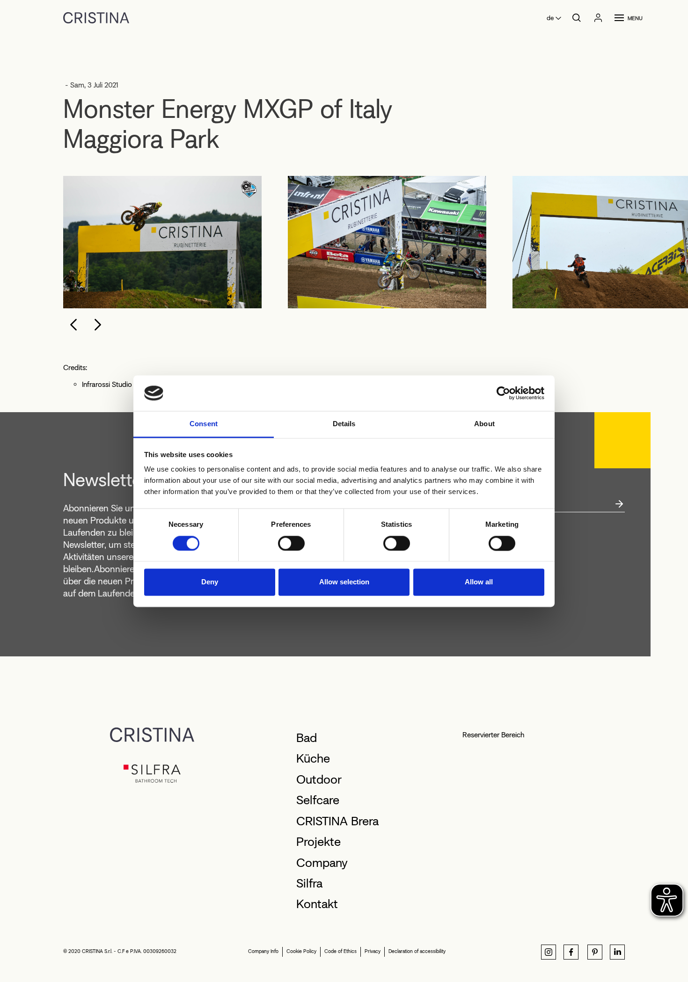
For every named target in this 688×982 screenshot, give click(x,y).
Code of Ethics (340, 951)
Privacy (373, 951)
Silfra (309, 883)
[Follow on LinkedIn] (617, 952)
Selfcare (317, 800)
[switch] (291, 543)
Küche (313, 758)
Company (322, 862)
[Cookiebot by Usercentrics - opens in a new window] (503, 393)
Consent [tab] (204, 424)
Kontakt (317, 903)
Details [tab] (344, 424)
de (550, 18)
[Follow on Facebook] (571, 952)
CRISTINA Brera (337, 821)
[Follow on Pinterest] (594, 952)
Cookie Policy (301, 951)
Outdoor (319, 779)
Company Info (263, 951)
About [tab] (484, 424)
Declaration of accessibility (417, 951)
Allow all (479, 582)
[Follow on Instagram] (548, 952)
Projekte (318, 841)
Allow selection (344, 582)
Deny (209, 582)
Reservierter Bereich (493, 734)
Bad (306, 737)
